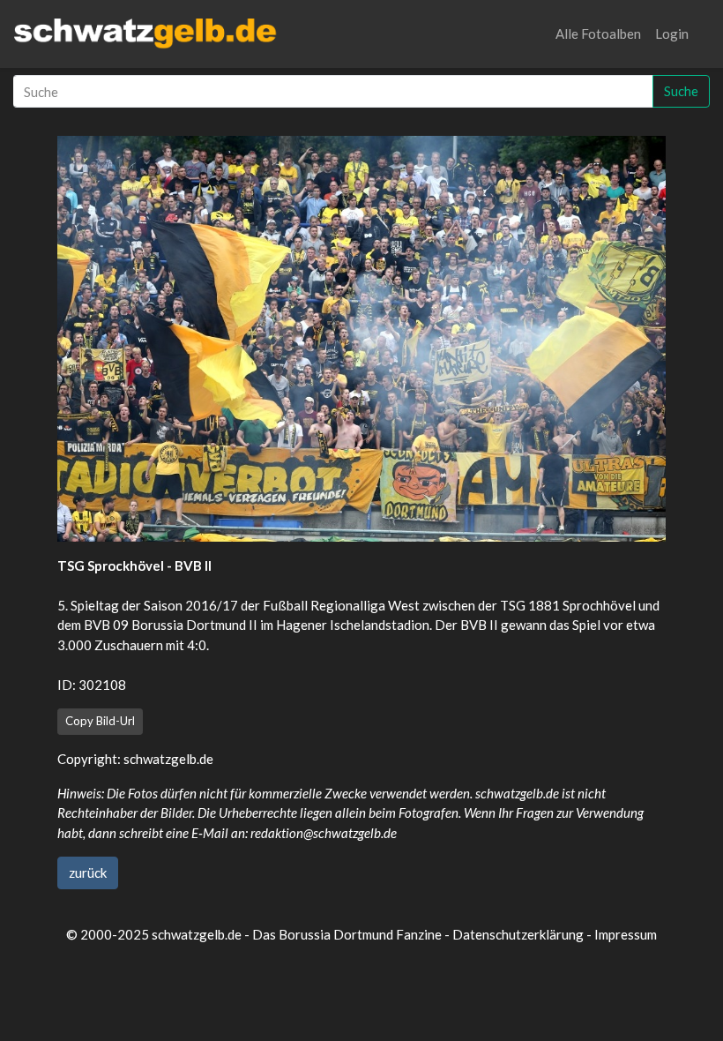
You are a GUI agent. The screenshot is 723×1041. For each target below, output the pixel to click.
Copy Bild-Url (100, 721)
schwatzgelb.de (168, 759)
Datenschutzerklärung (518, 934)
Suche (681, 91)
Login (672, 33)
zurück (88, 872)
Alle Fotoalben (598, 33)
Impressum (625, 934)
